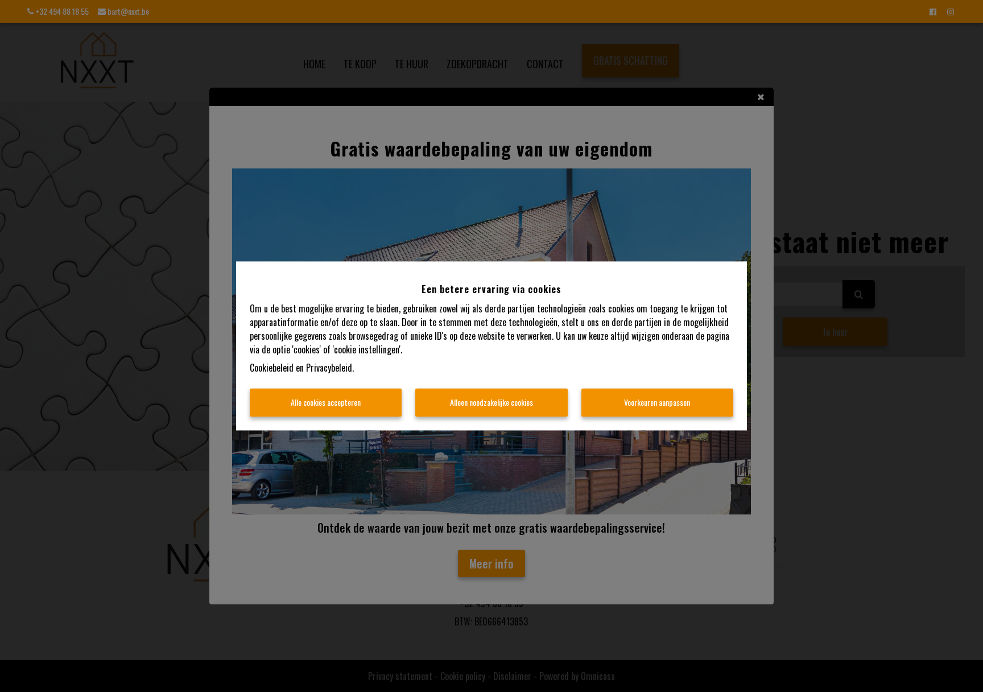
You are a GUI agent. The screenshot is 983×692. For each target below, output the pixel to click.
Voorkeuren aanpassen (657, 403)
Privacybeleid (329, 368)
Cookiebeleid (272, 368)
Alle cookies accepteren (326, 403)
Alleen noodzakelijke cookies (491, 403)
